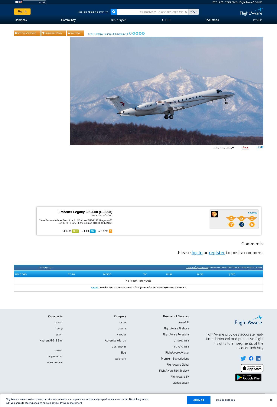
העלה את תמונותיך (52, 33)
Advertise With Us (115, 340)
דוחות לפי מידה (180, 346)
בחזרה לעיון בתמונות (25, 33)
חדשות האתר (118, 346)
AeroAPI (184, 322)
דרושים (122, 328)
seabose (252, 212)
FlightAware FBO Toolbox (174, 370)
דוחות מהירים (181, 340)
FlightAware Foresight (176, 334)
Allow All (198, 400)
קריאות (59, 328)
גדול (222, 147)
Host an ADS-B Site (51, 340)
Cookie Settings (225, 400)
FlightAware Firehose (176, 328)
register (217, 252)
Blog (123, 352)
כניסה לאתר (231, 2)
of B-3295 (104, 231)
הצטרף (94, 287)
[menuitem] (257, 20)
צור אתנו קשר (55, 356)
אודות (122, 322)
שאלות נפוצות (55, 362)
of (88, 231)
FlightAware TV (180, 376)
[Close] (271, 400)
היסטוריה (121, 334)
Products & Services (176, 316)
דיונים (59, 334)
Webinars (120, 358)
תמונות (58, 322)
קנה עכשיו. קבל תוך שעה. (197, 267)
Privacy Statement (71, 403)
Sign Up (22, 11)
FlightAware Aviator (177, 352)
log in (197, 252)
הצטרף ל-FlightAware (251, 2)
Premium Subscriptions (175, 358)
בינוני (228, 147)
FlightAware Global (178, 364)
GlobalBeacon (181, 382)
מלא (215, 147)
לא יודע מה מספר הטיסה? (93, 12)
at (70, 231)
